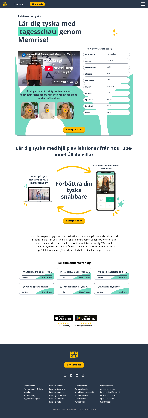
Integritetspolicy (69, 409)
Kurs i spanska (81, 398)
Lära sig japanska (57, 392)
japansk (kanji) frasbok (110, 392)
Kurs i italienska (81, 389)
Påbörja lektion (74, 129)
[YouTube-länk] (77, 375)
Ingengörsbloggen (32, 398)
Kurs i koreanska (82, 395)
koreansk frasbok (108, 395)
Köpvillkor (56, 409)
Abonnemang (29, 395)
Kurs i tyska (80, 402)
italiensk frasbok (107, 389)
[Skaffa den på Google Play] (86, 318)
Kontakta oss (29, 385)
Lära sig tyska (55, 402)
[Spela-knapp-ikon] (29, 110)
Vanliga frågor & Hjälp (33, 389)
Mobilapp (28, 392)
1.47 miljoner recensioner (85, 326)
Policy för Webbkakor (87, 409)
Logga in (18, 4)
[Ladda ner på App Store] (63, 318)
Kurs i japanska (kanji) (84, 392)
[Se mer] (143, 4)
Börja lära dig (37, 4)
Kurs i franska (81, 385)
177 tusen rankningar (63, 326)
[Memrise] (5, 4)
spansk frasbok (107, 398)
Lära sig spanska (56, 398)
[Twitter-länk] (71, 375)
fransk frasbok (106, 385)
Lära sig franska (56, 385)
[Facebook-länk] (65, 375)
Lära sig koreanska (57, 395)
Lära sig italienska (57, 389)
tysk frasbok (105, 402)
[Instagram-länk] (83, 375)
